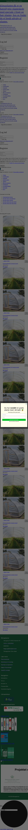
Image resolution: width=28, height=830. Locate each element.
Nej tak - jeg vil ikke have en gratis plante (14, 421)
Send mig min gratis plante (14, 419)
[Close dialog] (26, 404)
